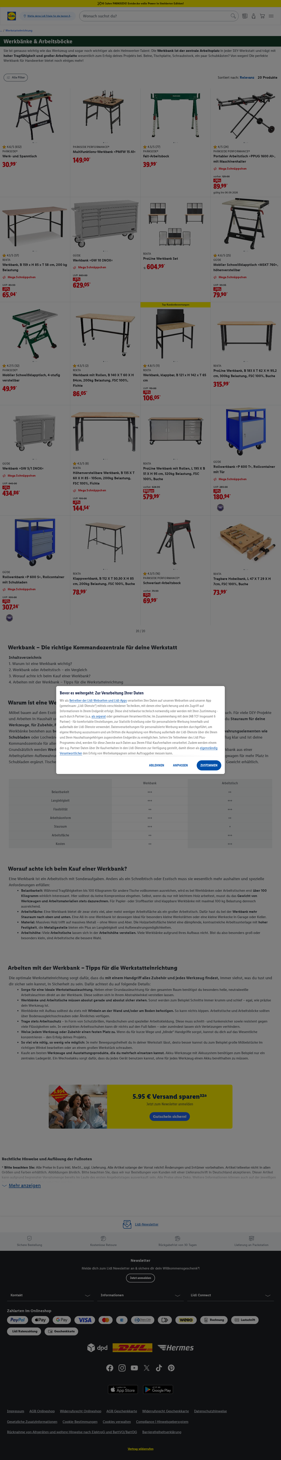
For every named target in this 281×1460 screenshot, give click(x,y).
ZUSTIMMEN (209, 765)
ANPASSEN (180, 765)
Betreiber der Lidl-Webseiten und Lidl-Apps (98, 700)
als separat (99, 716)
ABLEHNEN (156, 765)
